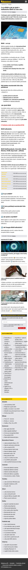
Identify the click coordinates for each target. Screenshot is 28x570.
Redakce (14, 11)
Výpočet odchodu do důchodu (11, 445)
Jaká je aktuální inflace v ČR (11, 443)
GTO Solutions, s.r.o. (6, 567)
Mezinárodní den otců (9, 512)
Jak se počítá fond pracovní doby (12, 462)
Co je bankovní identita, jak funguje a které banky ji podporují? (14, 254)
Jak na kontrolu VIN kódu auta (12, 482)
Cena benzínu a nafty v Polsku (12, 476)
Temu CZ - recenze (9, 419)
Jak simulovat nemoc (9, 492)
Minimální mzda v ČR (9, 453)
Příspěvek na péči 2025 (10, 406)
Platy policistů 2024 (9, 455)
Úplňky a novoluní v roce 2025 (11, 409)
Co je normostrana (9, 530)
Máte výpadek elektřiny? (10, 431)
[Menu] (26, 2)
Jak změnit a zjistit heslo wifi (11, 537)
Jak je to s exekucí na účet (11, 457)
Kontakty (12, 563)
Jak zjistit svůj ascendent (10, 544)
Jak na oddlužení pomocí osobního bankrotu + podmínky (13, 279)
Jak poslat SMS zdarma (10, 539)
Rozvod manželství (9, 516)
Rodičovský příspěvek (9, 506)
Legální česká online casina (11, 551)
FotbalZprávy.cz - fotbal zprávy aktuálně (8, 364)
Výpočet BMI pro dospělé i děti (12, 496)
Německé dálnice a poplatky (11, 474)
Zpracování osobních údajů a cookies (11, 565)
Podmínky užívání (20, 563)
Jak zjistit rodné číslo (9, 534)
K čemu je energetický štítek (11, 433)
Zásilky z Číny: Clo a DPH (10, 423)
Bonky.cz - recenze (9, 421)
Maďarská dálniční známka (11, 469)
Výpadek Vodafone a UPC (10, 484)
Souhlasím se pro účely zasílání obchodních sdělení (13, 325)
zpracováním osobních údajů (14, 324)
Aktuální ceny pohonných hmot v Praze (14, 411)
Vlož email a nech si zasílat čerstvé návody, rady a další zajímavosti (12, 318)
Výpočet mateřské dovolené (11, 504)
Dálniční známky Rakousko (11, 471)
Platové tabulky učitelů (10, 451)
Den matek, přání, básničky (11, 510)
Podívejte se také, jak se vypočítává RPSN (13, 125)
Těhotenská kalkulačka (10, 508)
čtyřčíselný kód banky (17, 155)
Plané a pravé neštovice (10, 498)
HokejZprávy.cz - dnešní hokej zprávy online (8, 369)
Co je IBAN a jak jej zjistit (10, 459)
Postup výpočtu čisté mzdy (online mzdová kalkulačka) (12, 303)
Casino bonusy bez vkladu (11, 547)
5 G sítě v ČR (7, 486)
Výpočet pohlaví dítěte (10, 518)
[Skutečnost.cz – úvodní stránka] (6, 2)
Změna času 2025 (8, 413)
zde (13, 145)
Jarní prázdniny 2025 (9, 404)
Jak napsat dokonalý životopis (12, 528)
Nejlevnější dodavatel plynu (11, 437)
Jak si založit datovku (9, 524)
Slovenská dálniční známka (11, 467)
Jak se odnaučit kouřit (9, 494)
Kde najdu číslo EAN (9, 429)
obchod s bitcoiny (14, 101)
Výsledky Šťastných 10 (10, 549)
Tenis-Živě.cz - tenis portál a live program (8, 375)
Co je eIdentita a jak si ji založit (12, 526)
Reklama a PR (4, 563)
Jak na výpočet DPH (9, 447)
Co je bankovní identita (10, 532)
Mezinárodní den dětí (9, 514)
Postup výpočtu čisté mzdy (11, 449)
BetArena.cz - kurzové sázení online (8, 352)
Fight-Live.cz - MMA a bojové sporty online (8, 358)
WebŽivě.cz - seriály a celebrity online (8, 347)
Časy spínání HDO (8, 435)
